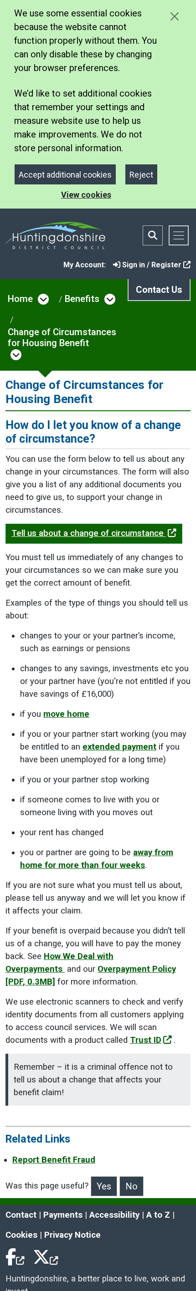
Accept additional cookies (65, 174)
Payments (63, 1215)
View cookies (86, 194)
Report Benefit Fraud (53, 1160)
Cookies (21, 1235)
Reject (141, 174)
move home (66, 714)
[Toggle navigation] (179, 235)
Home (20, 298)
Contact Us (159, 289)
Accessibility (114, 1215)
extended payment (119, 747)
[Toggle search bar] (153, 235)
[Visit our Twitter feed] (45, 1255)
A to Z (158, 1215)
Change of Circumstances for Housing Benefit (62, 337)
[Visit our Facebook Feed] (15, 1255)
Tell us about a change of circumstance (88, 533)
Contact (20, 1215)
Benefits (82, 298)
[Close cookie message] (174, 16)
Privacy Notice (72, 1235)
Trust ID (145, 1040)
